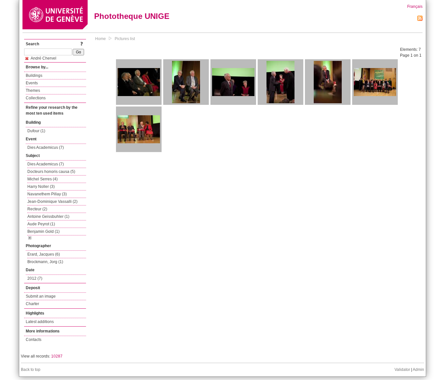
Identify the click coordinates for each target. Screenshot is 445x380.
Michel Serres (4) (42, 179)
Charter (32, 304)
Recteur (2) (37, 209)
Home (100, 38)
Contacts (33, 339)
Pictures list (125, 38)
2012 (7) (34, 278)
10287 (57, 356)
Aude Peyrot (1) (41, 224)
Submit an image (41, 296)
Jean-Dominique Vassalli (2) (52, 201)
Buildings (34, 75)
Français (415, 6)
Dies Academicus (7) (45, 147)
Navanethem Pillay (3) (47, 194)
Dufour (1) (36, 131)
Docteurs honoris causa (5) (51, 171)
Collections (36, 98)
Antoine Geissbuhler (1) (48, 216)
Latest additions (40, 321)
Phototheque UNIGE (131, 16)
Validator (402, 369)
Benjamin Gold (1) (43, 231)
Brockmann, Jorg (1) (45, 262)
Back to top (30, 369)
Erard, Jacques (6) (43, 254)
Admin (418, 369)
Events (32, 83)
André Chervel (43, 58)
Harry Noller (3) (41, 186)
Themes (33, 90)
